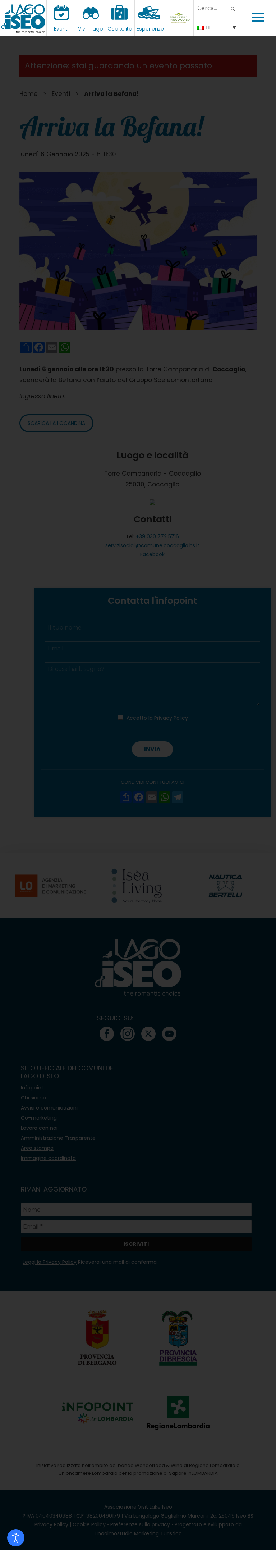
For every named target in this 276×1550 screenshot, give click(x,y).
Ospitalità (119, 28)
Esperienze (150, 28)
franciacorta (179, 28)
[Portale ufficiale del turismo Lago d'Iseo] (23, 18)
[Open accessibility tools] (15, 1537)
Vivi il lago (90, 28)
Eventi (61, 28)
